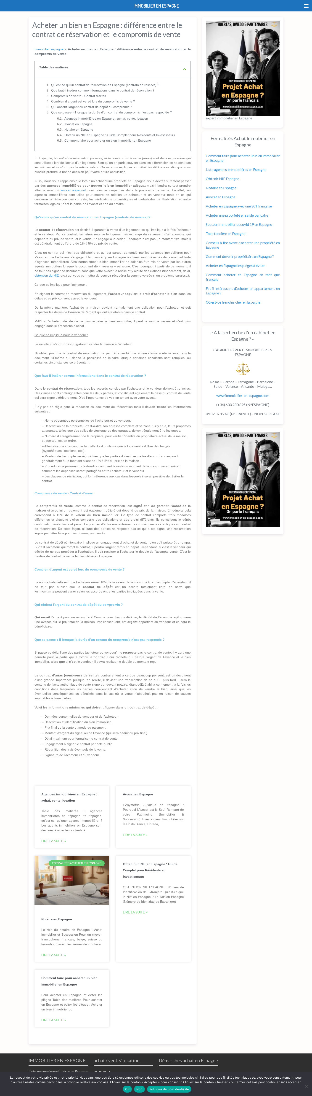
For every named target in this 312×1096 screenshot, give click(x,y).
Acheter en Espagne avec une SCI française (239, 206)
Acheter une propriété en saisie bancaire (237, 215)
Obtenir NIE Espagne (222, 178)
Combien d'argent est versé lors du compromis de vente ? (93, 101)
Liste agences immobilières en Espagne (236, 169)
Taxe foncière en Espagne (225, 233)
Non (139, 1089)
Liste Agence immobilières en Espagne (58, 1071)
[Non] (306, 1086)
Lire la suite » (53, 841)
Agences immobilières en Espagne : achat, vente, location (106, 118)
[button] (184, 69)
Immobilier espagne (48, 49)
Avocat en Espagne (78, 124)
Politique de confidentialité (169, 1089)
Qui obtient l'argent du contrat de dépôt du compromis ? (91, 107)
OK (127, 1089)
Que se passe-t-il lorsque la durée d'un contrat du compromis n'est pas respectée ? (111, 112)
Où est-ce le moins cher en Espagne (233, 302)
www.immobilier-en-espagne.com (242, 395)
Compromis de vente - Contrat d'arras (78, 96)
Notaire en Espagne (78, 129)
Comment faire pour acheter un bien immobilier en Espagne (107, 140)
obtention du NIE (46, 275)
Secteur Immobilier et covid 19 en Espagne (239, 224)
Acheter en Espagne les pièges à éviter (235, 265)
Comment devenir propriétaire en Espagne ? (240, 256)
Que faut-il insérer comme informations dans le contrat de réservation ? (102, 90)
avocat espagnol (73, 190)
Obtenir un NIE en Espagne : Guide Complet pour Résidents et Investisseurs (119, 135)
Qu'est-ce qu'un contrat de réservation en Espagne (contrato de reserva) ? (105, 85)
